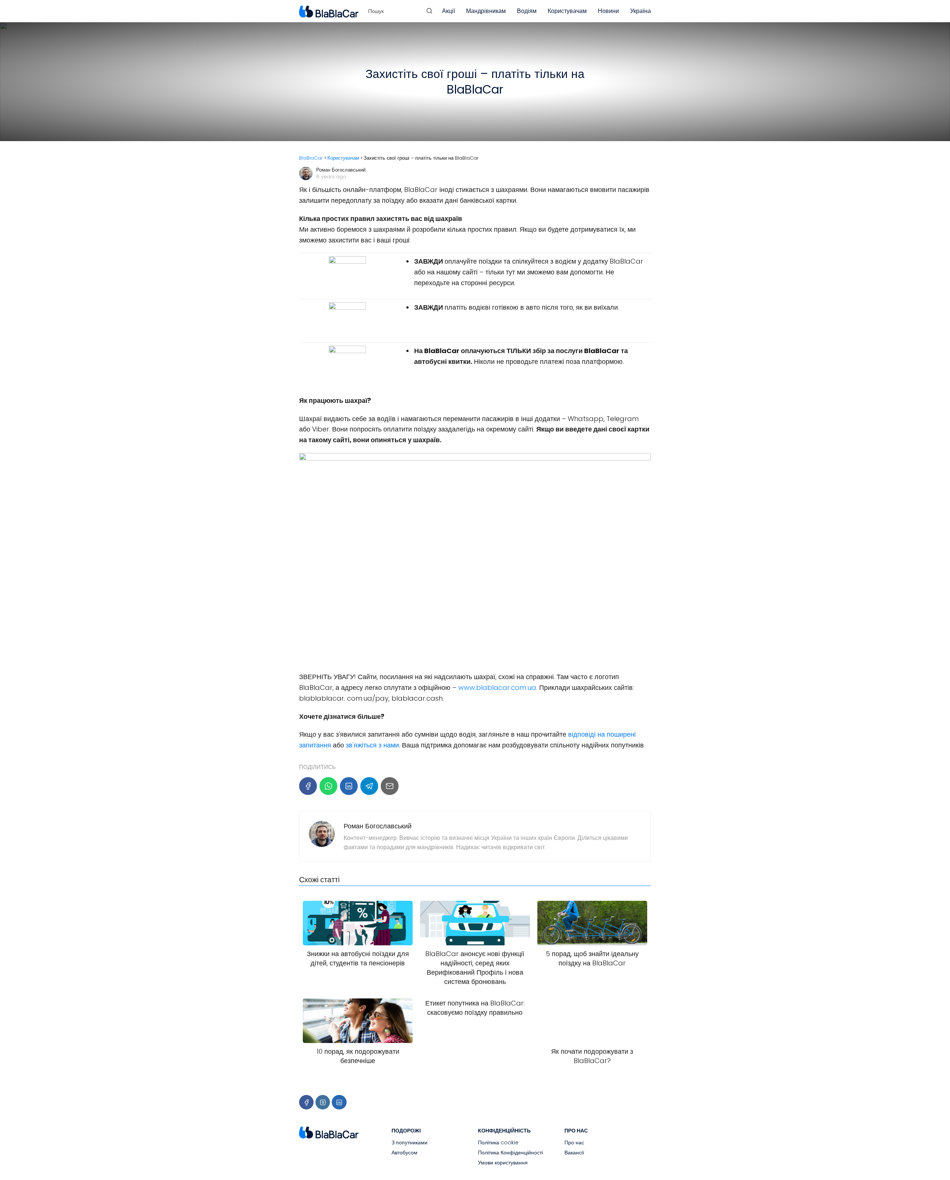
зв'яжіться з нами (372, 745)
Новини (608, 11)
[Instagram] (322, 1102)
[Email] (390, 786)
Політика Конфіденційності (510, 1152)
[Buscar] (429, 11)
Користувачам (567, 11)
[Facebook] (308, 786)
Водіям (527, 11)
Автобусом (404, 1152)
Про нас (574, 1142)
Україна (640, 11)
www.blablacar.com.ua (496, 687)
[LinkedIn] (349, 786)
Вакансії (574, 1152)
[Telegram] (369, 786)
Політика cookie (498, 1142)
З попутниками (410, 1142)
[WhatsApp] (328, 786)
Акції (448, 11)
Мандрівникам (486, 11)
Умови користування (503, 1162)
